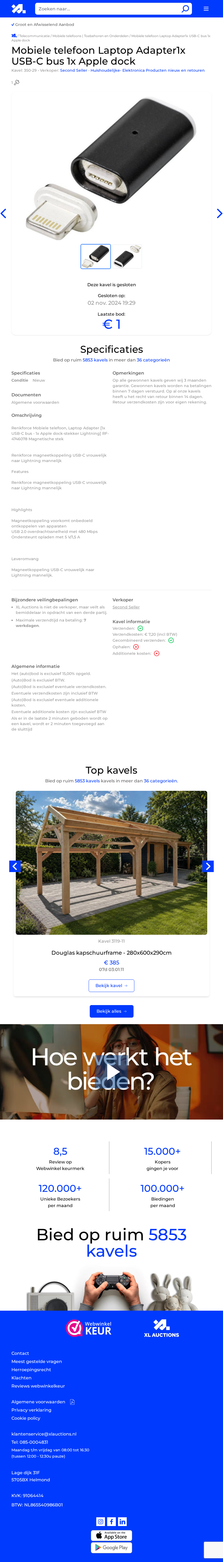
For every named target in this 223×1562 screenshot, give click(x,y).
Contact (20, 1353)
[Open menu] (206, 8)
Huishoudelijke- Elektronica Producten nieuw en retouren (148, 70)
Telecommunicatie (34, 36)
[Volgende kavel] (219, 213)
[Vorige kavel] (3, 213)
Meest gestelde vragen (36, 1361)
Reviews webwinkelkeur (38, 1386)
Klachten (21, 1377)
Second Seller (74, 70)
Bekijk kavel (108, 985)
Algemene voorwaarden (35, 402)
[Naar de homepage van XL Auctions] (18, 8)
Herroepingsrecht (31, 1369)
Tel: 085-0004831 (29, 1442)
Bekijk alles (109, 1011)
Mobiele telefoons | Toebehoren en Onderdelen (90, 36)
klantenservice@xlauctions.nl (43, 1434)
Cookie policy (25, 1418)
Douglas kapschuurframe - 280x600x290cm (111, 952)
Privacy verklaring (31, 1410)
